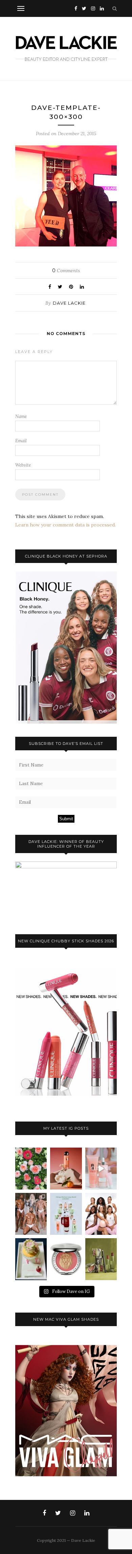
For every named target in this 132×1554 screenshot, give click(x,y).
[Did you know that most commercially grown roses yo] (31, 1169)
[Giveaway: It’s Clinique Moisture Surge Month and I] (66, 1214)
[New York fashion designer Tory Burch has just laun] (66, 1169)
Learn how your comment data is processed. (65, 525)
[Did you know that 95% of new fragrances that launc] (31, 1259)
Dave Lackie (69, 303)
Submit (66, 818)
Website (23, 465)
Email (21, 441)
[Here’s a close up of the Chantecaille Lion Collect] (66, 1259)
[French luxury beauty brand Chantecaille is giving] (101, 1259)
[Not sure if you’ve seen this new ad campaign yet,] (101, 1169)
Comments (66, 270)
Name (21, 416)
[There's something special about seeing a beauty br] (101, 1214)
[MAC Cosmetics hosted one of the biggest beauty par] (31, 1214)
